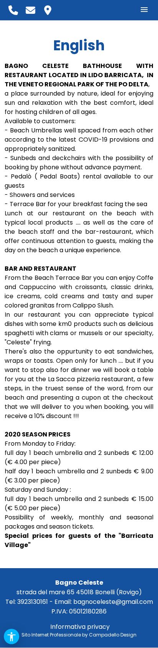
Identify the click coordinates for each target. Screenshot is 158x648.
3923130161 (32, 601)
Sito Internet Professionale (51, 634)
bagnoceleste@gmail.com (113, 601)
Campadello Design (113, 634)
